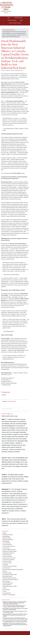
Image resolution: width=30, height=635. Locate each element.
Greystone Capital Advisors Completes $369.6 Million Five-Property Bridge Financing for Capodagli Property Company (14, 603)
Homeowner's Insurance (9, 558)
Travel (4, 591)
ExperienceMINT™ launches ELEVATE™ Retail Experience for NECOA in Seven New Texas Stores (15, 615)
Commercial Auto (7, 544)
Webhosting (6, 541)
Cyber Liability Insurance (9, 549)
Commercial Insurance (9, 546)
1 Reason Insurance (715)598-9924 (6, 6)
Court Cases (6, 548)
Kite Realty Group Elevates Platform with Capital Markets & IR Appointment (15, 609)
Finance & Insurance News (10, 566)
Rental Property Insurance (9, 578)
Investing (5, 564)
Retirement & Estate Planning (10, 579)
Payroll (5, 571)
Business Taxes (7, 538)
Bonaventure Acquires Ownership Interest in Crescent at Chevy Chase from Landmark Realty (15, 618)
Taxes (4, 588)
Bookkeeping (6, 536)
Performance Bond (8, 534)
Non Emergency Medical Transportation (13, 569)
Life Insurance (6, 567)
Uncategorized (6, 593)
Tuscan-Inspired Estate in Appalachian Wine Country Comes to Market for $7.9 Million (14, 606)
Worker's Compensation (9, 594)
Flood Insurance (7, 554)
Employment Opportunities (10, 551)
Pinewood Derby (7, 572)
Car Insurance (6, 542)
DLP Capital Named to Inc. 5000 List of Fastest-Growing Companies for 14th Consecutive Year (15, 621)
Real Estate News (12, 401)
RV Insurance (6, 581)
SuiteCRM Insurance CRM (9, 586)
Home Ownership (7, 556)
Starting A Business (8, 583)
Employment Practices (8, 553)
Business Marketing (8, 539)
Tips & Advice (6, 589)
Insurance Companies (8, 559)
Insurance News (7, 561)
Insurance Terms (7, 563)
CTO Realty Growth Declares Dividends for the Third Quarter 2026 (15, 612)
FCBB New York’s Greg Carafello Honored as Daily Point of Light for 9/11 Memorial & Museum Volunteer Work (15, 624)
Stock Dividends (7, 584)
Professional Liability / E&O (10, 574)
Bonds (4, 533)
